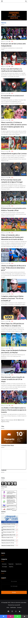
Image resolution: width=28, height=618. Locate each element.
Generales (4, 564)
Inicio (8, 607)
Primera (7, 420)
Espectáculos (18, 564)
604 (23, 420)
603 (21, 420)
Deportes (11, 566)
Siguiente (3, 421)
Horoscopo (14, 510)
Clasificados (13, 607)
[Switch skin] (26, 1)
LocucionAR (17, 605)
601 (17, 420)
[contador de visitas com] (9, 485)
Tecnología (4, 566)
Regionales (11, 564)
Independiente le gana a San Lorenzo (14, 153)
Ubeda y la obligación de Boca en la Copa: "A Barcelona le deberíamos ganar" (13, 268)
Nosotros (3, 571)
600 (15, 420)
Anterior (11, 420)
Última (7, 421)
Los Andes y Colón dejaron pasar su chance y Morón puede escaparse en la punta (13, 410)
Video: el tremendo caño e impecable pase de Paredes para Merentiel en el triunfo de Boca (12, 237)
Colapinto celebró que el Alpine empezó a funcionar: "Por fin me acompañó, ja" (12, 298)
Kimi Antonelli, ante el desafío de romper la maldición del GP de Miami (12, 379)
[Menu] (2, 1)
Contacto (3, 577)
